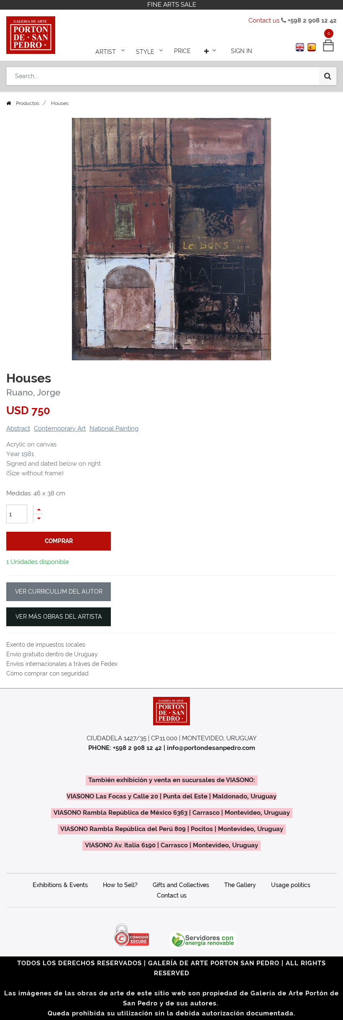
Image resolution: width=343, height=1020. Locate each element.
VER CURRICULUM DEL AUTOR (58, 591)
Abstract (18, 428)
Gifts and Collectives (181, 885)
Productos (27, 103)
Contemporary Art (60, 428)
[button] (210, 51)
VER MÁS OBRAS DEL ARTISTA (58, 616)
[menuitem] (182, 51)
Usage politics (290, 885)
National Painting (114, 428)
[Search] (327, 76)
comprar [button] (59, 541)
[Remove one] (38, 518)
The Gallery (240, 885)
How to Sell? (120, 885)
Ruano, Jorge (33, 393)
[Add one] (38, 509)
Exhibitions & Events (60, 885)
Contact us (263, 20)
